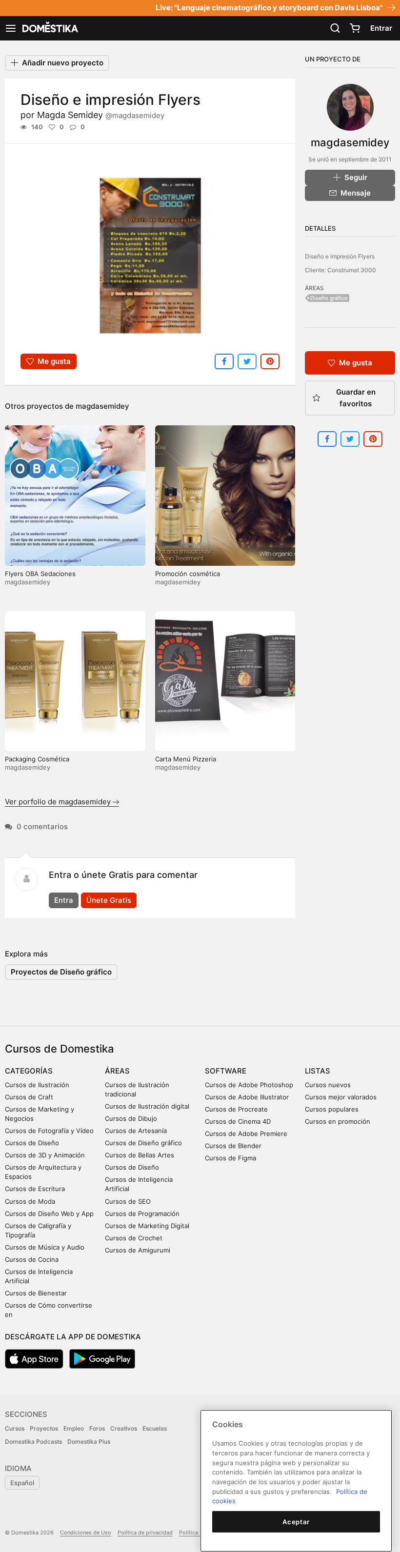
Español (22, 1483)
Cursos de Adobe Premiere (246, 1133)
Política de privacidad (145, 1532)
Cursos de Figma (230, 1158)
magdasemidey (102, 406)
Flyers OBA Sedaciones (40, 573)
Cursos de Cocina (32, 1259)
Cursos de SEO (128, 1201)
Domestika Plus (88, 1441)
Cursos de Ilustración (37, 1085)
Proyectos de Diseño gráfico (61, 971)
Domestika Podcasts (33, 1441)
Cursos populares (332, 1109)
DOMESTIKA (49, 28)
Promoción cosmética (187, 573)
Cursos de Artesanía (136, 1130)
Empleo (73, 1428)
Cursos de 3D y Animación (45, 1155)
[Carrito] (354, 28)
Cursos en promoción (337, 1121)
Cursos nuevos (328, 1085)
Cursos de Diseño (32, 1143)
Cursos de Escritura (35, 1189)
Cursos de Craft (29, 1097)
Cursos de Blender (233, 1146)
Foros (97, 1428)
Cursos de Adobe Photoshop (249, 1085)
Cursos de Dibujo (131, 1118)
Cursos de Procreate (236, 1109)
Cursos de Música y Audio (44, 1247)
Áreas (117, 1070)
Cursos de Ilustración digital (147, 1106)
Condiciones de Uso (85, 1532)
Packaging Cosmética (37, 759)
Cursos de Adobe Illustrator (247, 1097)
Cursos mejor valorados (341, 1097)
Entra (63, 900)
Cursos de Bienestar (36, 1293)
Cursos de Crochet (133, 1238)
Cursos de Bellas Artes (139, 1155)
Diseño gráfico (329, 298)
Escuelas (154, 1428)
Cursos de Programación (142, 1213)
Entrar (381, 28)
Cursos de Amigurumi (137, 1250)
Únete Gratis (108, 900)
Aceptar (296, 1522)
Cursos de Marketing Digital (147, 1226)
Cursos (14, 1428)
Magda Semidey (100, 115)
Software (225, 1070)
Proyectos (44, 1428)
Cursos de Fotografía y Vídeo (49, 1130)
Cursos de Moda (30, 1201)
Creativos (123, 1428)
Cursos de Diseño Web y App (49, 1213)
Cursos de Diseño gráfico (143, 1143)
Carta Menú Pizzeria (185, 759)
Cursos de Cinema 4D (238, 1121)
